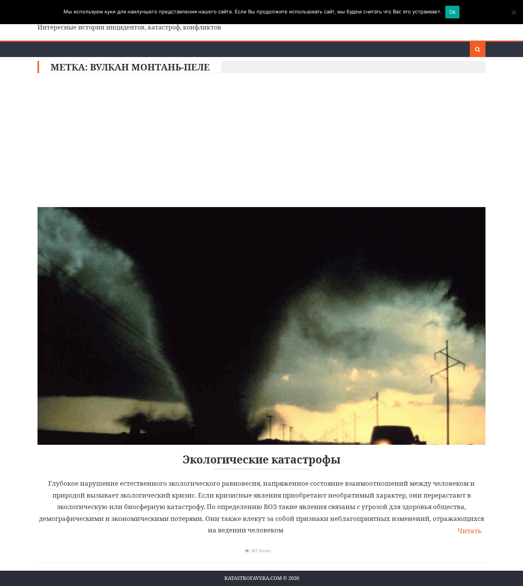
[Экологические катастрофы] (261, 326)
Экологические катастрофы (261, 459)
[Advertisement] (261, 142)
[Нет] (513, 12)
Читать (470, 530)
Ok (452, 12)
